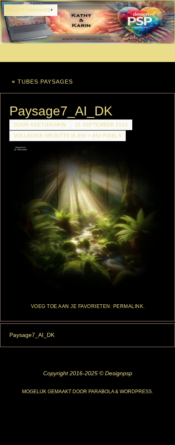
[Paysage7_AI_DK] (87, 219)
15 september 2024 (101, 125)
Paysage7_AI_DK (32, 335)
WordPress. (136, 391)
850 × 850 (89, 136)
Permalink (128, 306)
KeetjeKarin (48, 125)
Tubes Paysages (42, 81)
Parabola (101, 391)
